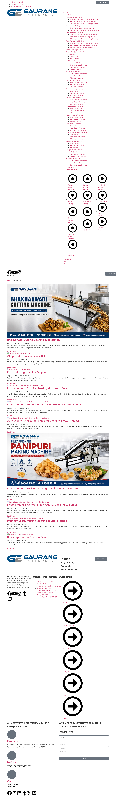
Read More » (11, 351)
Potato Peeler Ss (75, 58)
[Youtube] (14, 593)
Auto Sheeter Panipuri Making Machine (83, 21)
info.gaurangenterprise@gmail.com (19, 766)
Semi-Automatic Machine (78, 65)
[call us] (11, 774)
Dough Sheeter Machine (74, 150)
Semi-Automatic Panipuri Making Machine (84, 19)
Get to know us (68, 13)
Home (9, 280)
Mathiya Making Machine (74, 106)
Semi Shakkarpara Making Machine (82, 28)
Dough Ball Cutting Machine (75, 52)
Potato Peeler (70, 54)
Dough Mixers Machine (74, 141)
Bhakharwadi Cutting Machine (76, 132)
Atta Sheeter (74, 152)
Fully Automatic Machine (78, 130)
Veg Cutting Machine (73, 158)
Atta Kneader (74, 147)
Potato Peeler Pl (75, 56)
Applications (67, 259)
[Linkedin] (9, 598)
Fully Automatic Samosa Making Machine (84, 39)
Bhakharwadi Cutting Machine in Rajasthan (33, 340)
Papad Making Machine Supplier (27, 372)
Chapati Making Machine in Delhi (27, 356)
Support (65, 263)
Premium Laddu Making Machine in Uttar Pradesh (37, 520)
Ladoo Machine (71, 169)
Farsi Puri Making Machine (75, 41)
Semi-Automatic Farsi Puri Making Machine (84, 43)
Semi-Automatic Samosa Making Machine (84, 34)
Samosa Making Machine (74, 32)
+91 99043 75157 (13, 787)
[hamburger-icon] (60, 11)
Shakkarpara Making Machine (76, 26)
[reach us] (11, 734)
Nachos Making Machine (74, 115)
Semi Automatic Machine (78, 74)
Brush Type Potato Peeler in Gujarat (28, 537)
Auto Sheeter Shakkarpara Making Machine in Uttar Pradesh (43, 420)
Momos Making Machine (74, 89)
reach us (12, 741)
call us (11, 781)
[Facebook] (9, 593)
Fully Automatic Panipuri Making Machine (84, 24)
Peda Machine (71, 167)
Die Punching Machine (73, 80)
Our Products (67, 15)
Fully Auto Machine (76, 69)
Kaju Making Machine (73, 124)
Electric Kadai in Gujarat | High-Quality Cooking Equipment (43, 504)
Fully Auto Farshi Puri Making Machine (83, 47)
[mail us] (11, 755)
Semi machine (74, 143)
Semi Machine (74, 91)
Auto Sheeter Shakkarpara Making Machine (84, 30)
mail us (11, 762)
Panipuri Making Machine (74, 17)
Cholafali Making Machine (75, 97)
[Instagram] (19, 593)
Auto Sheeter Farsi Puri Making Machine (83, 45)
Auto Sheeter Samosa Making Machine (83, 37)
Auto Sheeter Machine (77, 67)
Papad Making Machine (74, 63)
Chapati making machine (74, 50)
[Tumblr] (24, 593)
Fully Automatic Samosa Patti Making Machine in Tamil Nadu (44, 404)
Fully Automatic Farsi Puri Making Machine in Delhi (37, 388)
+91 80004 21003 (13, 785)
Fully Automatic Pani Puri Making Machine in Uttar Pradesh (42, 488)
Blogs (64, 261)
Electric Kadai (71, 61)
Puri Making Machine (73, 71)
